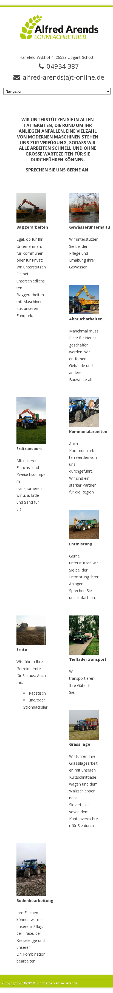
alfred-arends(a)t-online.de (63, 77)
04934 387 (63, 66)
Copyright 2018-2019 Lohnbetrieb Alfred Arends (39, 983)
